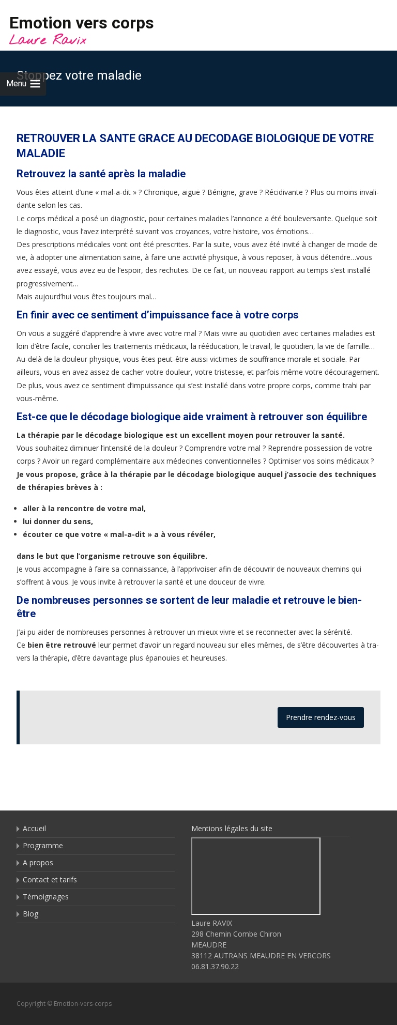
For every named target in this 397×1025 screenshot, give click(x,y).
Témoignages (46, 896)
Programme (43, 845)
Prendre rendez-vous (321, 717)
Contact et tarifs (50, 879)
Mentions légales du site (231, 828)
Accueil (34, 828)
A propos (38, 862)
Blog (30, 914)
